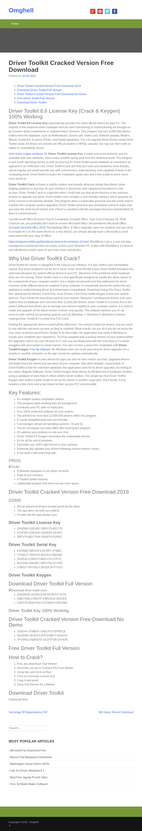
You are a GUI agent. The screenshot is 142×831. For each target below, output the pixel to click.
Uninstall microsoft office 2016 (27, 227)
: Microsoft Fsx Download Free (27, 750)
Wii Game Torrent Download (116, 712)
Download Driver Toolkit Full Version (39, 90)
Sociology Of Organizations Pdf (28, 712)
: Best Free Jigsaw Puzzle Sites (28, 777)
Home (15, 23)
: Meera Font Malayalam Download (30, 757)
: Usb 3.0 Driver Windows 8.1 (26, 770)
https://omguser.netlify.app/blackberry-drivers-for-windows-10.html (49, 241)
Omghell (21, 10)
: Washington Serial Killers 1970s (29, 763)
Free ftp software (40, 349)
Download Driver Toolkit (31, 102)
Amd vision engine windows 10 (28, 153)
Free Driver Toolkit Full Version (36, 98)
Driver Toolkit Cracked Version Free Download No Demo (51, 94)
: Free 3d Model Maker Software (28, 784)
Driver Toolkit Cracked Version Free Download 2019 (49, 85)
